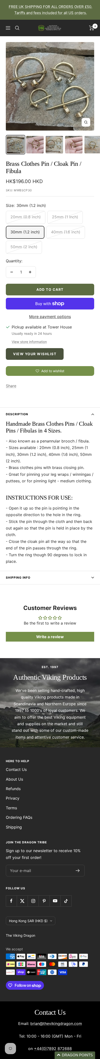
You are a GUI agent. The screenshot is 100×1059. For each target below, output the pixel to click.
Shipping (14, 827)
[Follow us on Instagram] (33, 900)
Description (17, 414)
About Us (14, 779)
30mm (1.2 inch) (25, 231)
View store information (29, 342)
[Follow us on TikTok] (65, 900)
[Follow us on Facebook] (11, 900)
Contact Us (16, 769)
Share (11, 385)
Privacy (12, 798)
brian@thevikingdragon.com (56, 1023)
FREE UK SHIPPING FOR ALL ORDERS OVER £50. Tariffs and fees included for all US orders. (50, 9)
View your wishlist (34, 354)
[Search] (17, 28)
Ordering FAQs (19, 817)
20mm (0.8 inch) (25, 216)
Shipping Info (18, 577)
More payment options (50, 316)
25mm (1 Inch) (65, 216)
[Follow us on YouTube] (55, 900)
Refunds (13, 788)
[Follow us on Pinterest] (44, 900)
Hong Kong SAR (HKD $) (28, 921)
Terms (11, 807)
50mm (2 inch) (23, 246)
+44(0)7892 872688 (53, 1048)
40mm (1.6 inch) (65, 231)
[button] (75, 1055)
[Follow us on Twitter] (22, 900)
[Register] (78, 870)
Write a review (50, 636)
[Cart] (91, 28)
